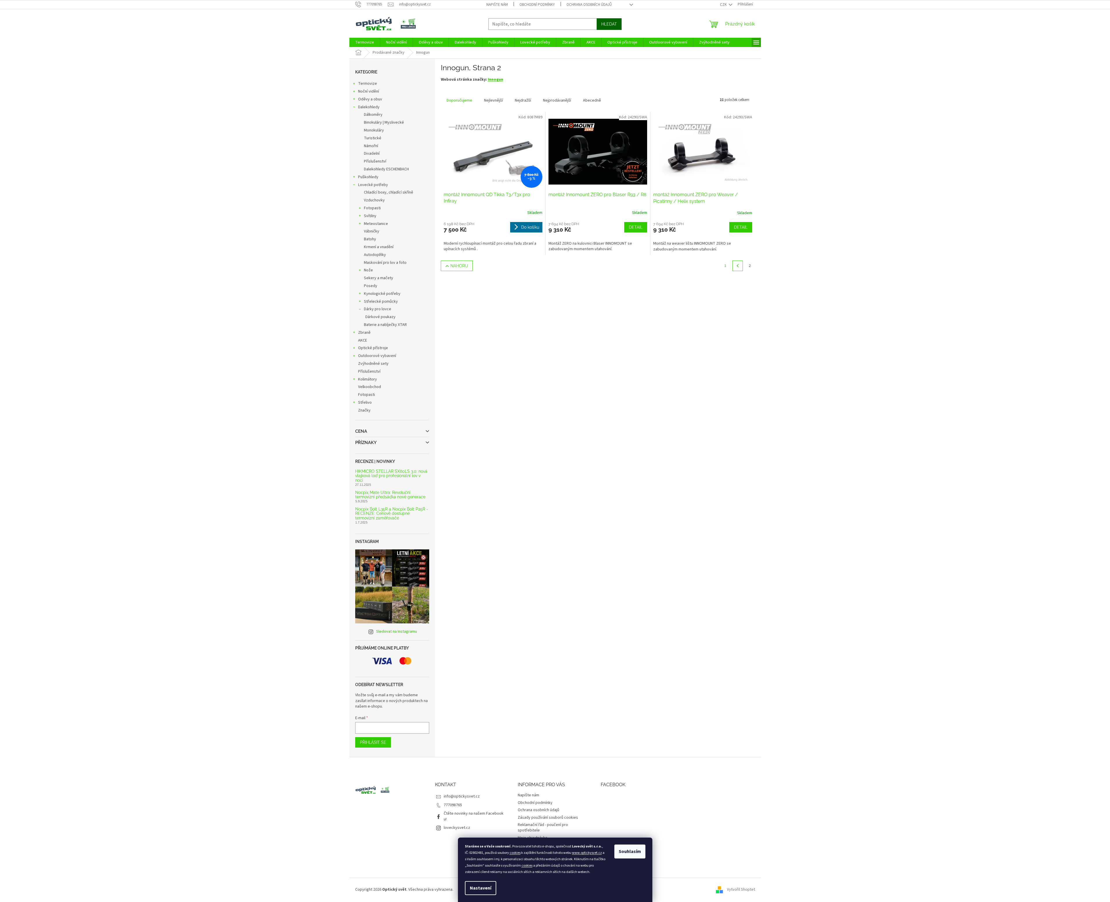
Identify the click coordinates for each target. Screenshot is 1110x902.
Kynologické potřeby (382, 294)
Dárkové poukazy (380, 317)
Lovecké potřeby (373, 185)
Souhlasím (630, 851)
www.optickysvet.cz (587, 852)
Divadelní (372, 153)
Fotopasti (372, 208)
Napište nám (497, 4)
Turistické (372, 138)
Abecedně (592, 100)
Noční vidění (368, 91)
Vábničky (371, 231)
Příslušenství (375, 161)
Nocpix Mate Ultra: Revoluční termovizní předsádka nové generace (390, 494)
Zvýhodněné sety (373, 364)
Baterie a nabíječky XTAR (385, 325)
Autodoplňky (375, 255)
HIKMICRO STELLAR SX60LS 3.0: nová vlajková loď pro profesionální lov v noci (391, 476)
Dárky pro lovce (377, 309)
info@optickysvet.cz (462, 796)
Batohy (370, 239)
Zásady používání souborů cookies (548, 817)
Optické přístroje (373, 348)
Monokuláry (374, 130)
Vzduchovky (374, 200)
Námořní (371, 146)
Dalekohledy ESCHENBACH (386, 169)
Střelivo (365, 402)
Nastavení (480, 888)
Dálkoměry (373, 115)
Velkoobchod (369, 387)
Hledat (609, 24)
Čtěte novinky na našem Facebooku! (473, 816)
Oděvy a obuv (370, 99)
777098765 (453, 805)
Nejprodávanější (557, 100)
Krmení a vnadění (379, 247)
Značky (364, 410)
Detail (635, 227)
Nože (368, 270)
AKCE (362, 340)
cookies (515, 852)
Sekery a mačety (378, 278)
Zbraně (364, 332)
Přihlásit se (373, 742)
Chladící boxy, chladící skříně (388, 192)
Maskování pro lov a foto (385, 263)
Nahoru (459, 266)
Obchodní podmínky (537, 4)
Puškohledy (368, 177)
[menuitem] (364, 42)
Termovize (367, 83)
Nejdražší (523, 100)
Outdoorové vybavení (377, 356)
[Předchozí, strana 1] (737, 266)
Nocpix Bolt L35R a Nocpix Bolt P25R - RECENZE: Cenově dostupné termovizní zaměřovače (391, 513)
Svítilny (370, 216)
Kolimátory (367, 379)
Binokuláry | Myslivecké (384, 122)
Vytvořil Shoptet (741, 889)
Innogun (495, 79)
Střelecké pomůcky (381, 301)
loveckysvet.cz (457, 828)
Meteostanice (376, 224)
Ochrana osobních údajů (589, 4)
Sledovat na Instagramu (396, 631)
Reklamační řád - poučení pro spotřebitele (543, 827)
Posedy (370, 286)
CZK (724, 4)
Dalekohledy (369, 107)
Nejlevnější (493, 100)
